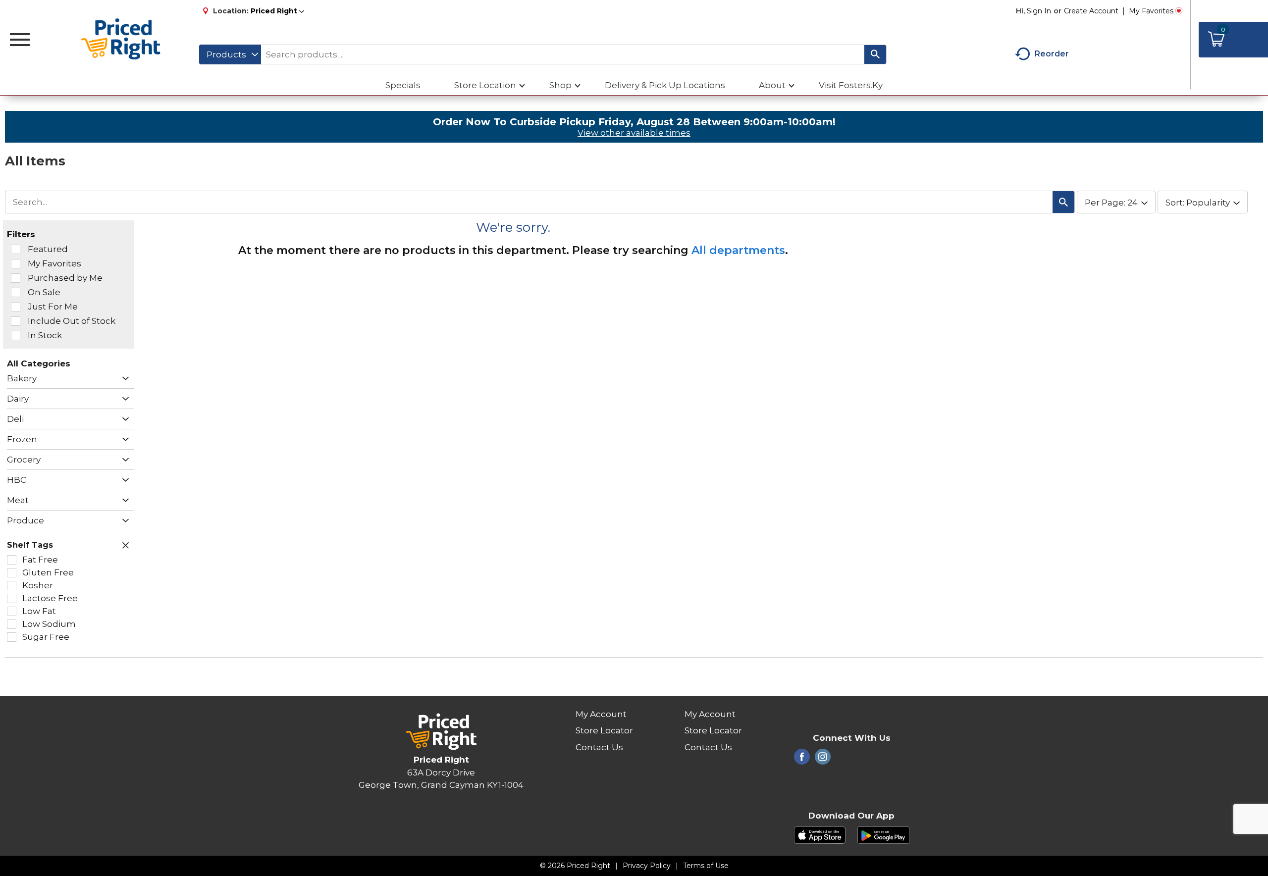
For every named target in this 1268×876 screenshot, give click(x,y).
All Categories (38, 363)
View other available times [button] (634, 133)
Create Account (1091, 10)
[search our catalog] (875, 54)
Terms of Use (706, 865)
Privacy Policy (647, 865)
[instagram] (823, 760)
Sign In (1039, 10)
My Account (601, 714)
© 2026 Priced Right (575, 865)
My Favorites (1151, 10)
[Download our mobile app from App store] (820, 834)
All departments (738, 250)
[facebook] (802, 760)
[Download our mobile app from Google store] (883, 834)
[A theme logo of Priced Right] (121, 39)
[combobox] (230, 54)
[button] (277, 10)
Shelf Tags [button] (30, 545)
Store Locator (604, 730)
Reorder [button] (1052, 53)
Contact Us (599, 747)
